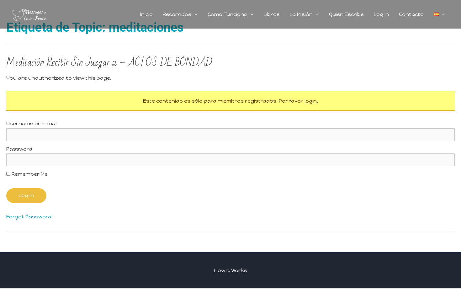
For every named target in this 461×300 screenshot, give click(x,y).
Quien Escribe (346, 14)
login (311, 101)
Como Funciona (227, 14)
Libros (272, 14)
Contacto (411, 14)
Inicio (146, 14)
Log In (381, 14)
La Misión (301, 14)
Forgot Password (28, 217)
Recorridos (177, 14)
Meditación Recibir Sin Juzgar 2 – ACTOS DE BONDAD (109, 62)
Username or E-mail (31, 123)
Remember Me (29, 174)
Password (19, 149)
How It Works (230, 270)
